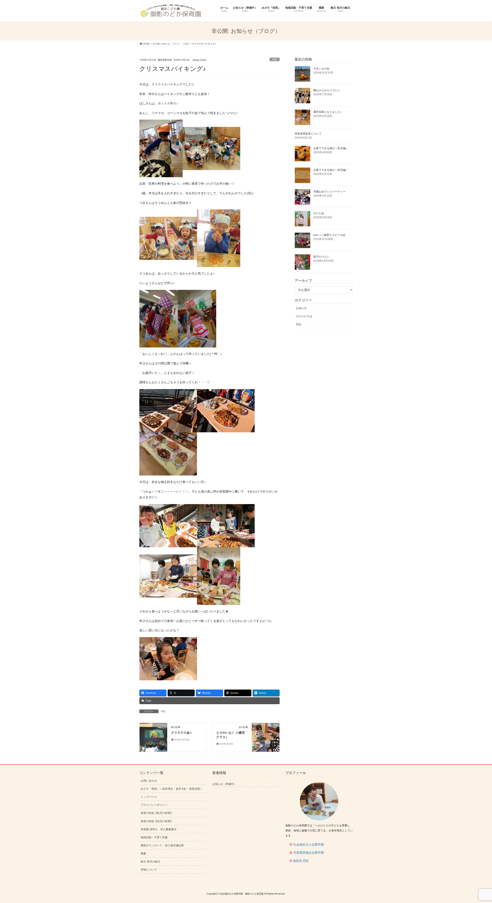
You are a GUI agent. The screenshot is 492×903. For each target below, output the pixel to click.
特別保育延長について (308, 133)
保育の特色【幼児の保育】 (157, 821)
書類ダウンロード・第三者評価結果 (162, 845)
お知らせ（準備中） (224, 784)
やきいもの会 (321, 68)
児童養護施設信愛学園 (308, 852)
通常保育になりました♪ (327, 112)
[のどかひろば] (153, 737)
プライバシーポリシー (154, 804)
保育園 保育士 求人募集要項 (158, 829)
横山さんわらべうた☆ (326, 90)
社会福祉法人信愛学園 (308, 844)
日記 (274, 59)
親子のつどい (321, 256)
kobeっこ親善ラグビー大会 (329, 235)
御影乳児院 (300, 860)
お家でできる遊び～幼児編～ (330, 170)
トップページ (149, 796)
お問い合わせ (149, 780)
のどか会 (318, 213)
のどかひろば (304, 316)
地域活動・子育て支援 (154, 837)
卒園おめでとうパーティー (329, 191)
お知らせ (301, 308)
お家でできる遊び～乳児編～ (330, 148)
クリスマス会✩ (181, 732)
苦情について (149, 869)
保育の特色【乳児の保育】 (157, 813)
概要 (143, 853)
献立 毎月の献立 (150, 861)
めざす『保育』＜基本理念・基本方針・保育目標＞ (172, 788)
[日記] (265, 737)
